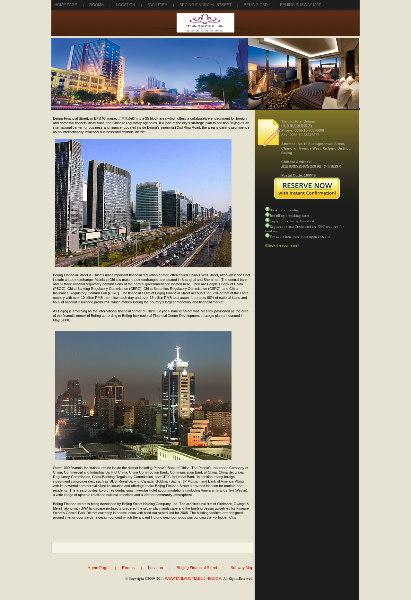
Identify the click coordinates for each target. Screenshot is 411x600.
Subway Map (242, 568)
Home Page (65, 5)
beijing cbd (256, 5)
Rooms (96, 5)
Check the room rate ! (282, 245)
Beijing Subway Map (300, 5)
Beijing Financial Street (205, 5)
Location (125, 5)
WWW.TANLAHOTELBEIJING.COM (193, 578)
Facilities (157, 5)
